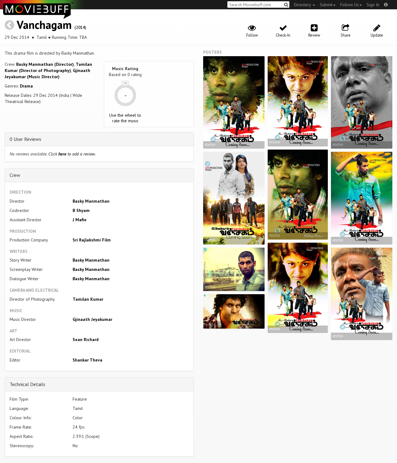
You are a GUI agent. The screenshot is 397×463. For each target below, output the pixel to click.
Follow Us (349, 4)
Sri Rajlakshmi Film (92, 240)
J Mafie (80, 220)
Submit (326, 4)
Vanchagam (44, 24)
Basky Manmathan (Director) (45, 64)
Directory (303, 4)
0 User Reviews (25, 139)
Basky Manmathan (91, 201)
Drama (26, 86)
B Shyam (81, 210)
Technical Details (27, 384)
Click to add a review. (72, 154)
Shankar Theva (87, 360)
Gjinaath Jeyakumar (92, 319)
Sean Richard (86, 339)
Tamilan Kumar (88, 299)
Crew (15, 175)
